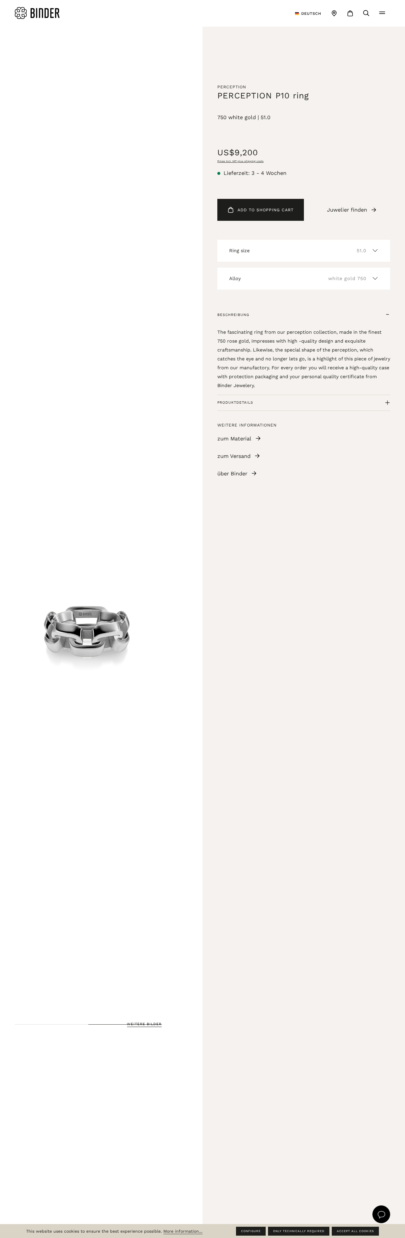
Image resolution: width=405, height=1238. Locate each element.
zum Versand (234, 456)
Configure (251, 1231)
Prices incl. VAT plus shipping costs (240, 161)
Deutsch (311, 13)
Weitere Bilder (144, 1024)
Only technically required (298, 1231)
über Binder (232, 473)
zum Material (234, 438)
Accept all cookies (355, 1231)
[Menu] (382, 13)
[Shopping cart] (350, 13)
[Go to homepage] (77, 13)
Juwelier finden (347, 210)
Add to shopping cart (265, 209)
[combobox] (308, 13)
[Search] (366, 13)
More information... (183, 1231)
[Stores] (334, 13)
